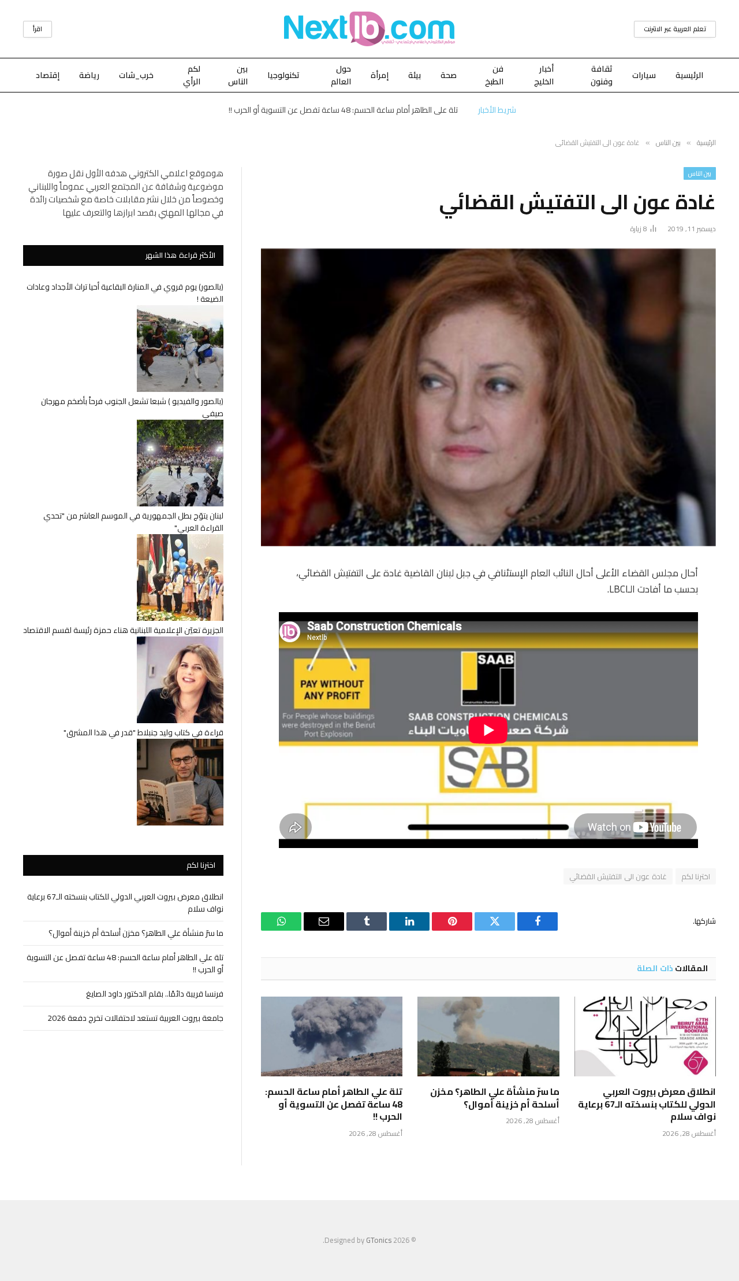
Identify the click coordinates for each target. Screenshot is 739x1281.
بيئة (414, 75)
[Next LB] (369, 29)
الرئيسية (689, 75)
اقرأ (37, 29)
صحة (449, 75)
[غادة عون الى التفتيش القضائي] (488, 397)
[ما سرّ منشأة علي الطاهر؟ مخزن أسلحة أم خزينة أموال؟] (488, 1036)
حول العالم (341, 75)
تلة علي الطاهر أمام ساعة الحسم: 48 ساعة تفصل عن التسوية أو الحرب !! (343, 110)
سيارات (644, 75)
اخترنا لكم (695, 876)
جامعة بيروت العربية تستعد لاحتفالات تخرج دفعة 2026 (135, 1017)
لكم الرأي (191, 75)
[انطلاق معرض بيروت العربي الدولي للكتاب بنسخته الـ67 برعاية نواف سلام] (645, 1036)
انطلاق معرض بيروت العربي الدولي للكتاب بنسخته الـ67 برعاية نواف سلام (647, 1104)
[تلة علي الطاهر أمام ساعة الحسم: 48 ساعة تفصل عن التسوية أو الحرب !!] (331, 1036)
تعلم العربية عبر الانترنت (675, 29)
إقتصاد (47, 75)
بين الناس (238, 75)
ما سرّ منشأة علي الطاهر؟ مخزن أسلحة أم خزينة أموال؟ (494, 1098)
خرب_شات (136, 75)
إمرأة (380, 75)
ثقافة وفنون (602, 75)
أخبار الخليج (544, 75)
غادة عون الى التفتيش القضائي (618, 876)
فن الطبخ (494, 75)
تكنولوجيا (283, 75)
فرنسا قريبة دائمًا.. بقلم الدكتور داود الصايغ (154, 993)
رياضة (89, 75)
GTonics (378, 1240)
